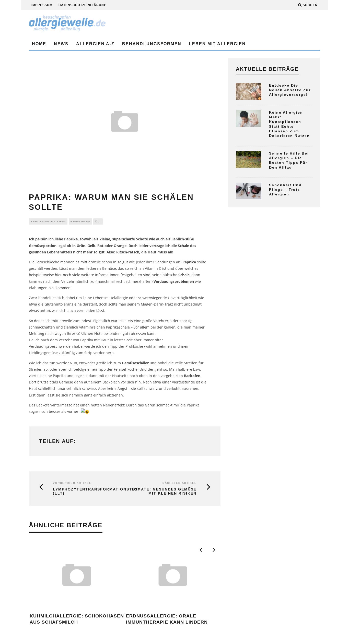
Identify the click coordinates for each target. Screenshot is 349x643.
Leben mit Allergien (217, 44)
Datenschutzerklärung (83, 5)
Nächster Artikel (179, 483)
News (61, 44)
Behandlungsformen (151, 44)
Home (39, 44)
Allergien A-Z (95, 44)
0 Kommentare (80, 221)
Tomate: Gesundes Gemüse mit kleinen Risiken (163, 491)
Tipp (114, 346)
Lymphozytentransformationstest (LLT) (85, 491)
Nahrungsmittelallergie (48, 221)
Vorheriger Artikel (72, 483)
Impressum (41, 5)
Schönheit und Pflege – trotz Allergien (285, 189)
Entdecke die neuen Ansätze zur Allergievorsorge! (290, 90)
